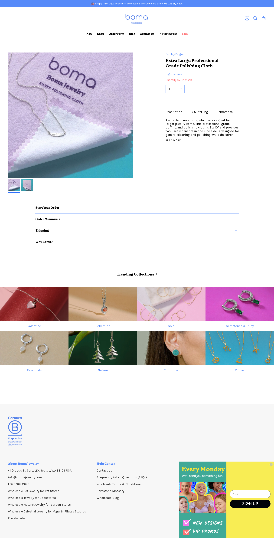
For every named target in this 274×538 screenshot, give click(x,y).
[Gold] (171, 304)
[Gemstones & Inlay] (240, 304)
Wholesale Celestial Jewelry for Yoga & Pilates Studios (47, 511)
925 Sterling (199, 112)
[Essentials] (34, 348)
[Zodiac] (240, 348)
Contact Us (104, 470)
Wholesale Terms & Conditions (119, 484)
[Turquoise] (171, 348)
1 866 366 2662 (18, 484)
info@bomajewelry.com (25, 477)
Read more (173, 140)
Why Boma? (44, 242)
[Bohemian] (102, 304)
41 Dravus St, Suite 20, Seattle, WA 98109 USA (40, 470)
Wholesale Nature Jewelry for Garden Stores (39, 504)
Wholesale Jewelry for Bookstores (32, 498)
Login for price (174, 73)
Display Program (176, 54)
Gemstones (224, 112)
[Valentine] (34, 304)
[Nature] (102, 348)
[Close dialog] (271, 464)
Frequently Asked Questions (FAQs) (122, 477)
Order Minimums (47, 219)
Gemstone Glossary (110, 491)
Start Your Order (47, 208)
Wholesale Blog (108, 498)
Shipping (42, 231)
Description (174, 112)
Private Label (17, 518)
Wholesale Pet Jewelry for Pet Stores (33, 491)
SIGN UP (250, 503)
